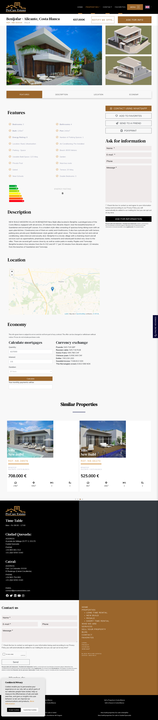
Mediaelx (92, 655)
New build (92, 615)
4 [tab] (82, 499)
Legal (84, 643)
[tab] (54, 112)
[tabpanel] (42, 456)
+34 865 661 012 (13, 550)
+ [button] (12, 271)
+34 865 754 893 (13, 577)
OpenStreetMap (80, 314)
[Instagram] (23, 596)
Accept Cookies (14, 710)
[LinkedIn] (15, 596)
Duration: (12, 367)
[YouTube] (19, 596)
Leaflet (66, 314)
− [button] (12, 274)
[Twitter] (11, 596)
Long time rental (97, 612)
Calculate (30, 379)
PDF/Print (130, 130)
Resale (90, 618)
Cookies (86, 647)
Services (87, 626)
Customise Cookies (30, 710)
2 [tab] (77, 499)
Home (80, 7)
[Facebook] (7, 596)
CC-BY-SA (96, 314)
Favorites (120, 7)
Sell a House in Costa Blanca (114, 703)
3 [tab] (80, 499)
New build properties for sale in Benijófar (114, 712)
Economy (133, 94)
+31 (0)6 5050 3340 (14, 552)
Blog (84, 632)
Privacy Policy (132, 208)
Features (24, 94)
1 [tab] (75, 499)
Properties (89, 610)
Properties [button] (92, 7)
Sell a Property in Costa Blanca (114, 700)
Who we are (89, 624)
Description (61, 94)
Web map (86, 649)
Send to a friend (130, 123)
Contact (107, 7)
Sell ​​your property (94, 629)
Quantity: (12, 347)
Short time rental (97, 621)
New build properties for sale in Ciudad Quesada (114, 715)
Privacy (85, 645)
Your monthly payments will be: (21, 382)
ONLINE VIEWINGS (155, 325)
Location (98, 94)
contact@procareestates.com (18, 590)
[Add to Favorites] (75, 424)
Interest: (12, 357)
